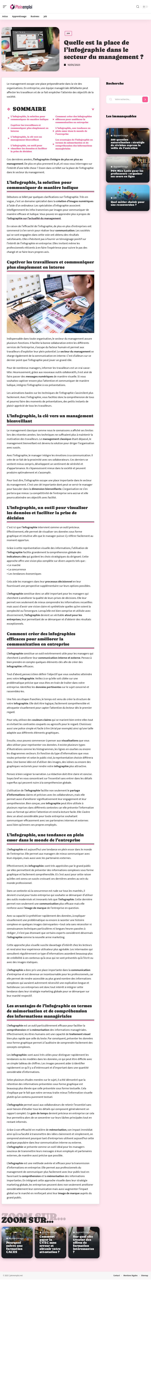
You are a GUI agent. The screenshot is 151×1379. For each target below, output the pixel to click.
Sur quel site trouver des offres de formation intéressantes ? (83, 1244)
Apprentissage (16, 1238)
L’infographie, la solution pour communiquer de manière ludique (29, 118)
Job (68, 33)
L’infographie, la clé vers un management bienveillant (26, 138)
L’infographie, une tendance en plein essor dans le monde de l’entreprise (72, 131)
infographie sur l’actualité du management (34, 218)
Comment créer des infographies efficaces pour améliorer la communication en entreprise (73, 119)
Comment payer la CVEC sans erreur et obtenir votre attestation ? (50, 1244)
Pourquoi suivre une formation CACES (14, 1247)
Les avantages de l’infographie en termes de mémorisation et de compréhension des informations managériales (74, 144)
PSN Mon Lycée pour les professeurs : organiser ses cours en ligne (127, 173)
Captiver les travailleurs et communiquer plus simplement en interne (29, 128)
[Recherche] (138, 6)
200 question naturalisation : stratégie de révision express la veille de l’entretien (128, 144)
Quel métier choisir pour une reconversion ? (128, 203)
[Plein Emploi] (21, 6)
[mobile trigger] (5, 6)
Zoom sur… (27, 1220)
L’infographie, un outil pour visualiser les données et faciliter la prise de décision (29, 148)
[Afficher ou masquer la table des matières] (70, 109)
